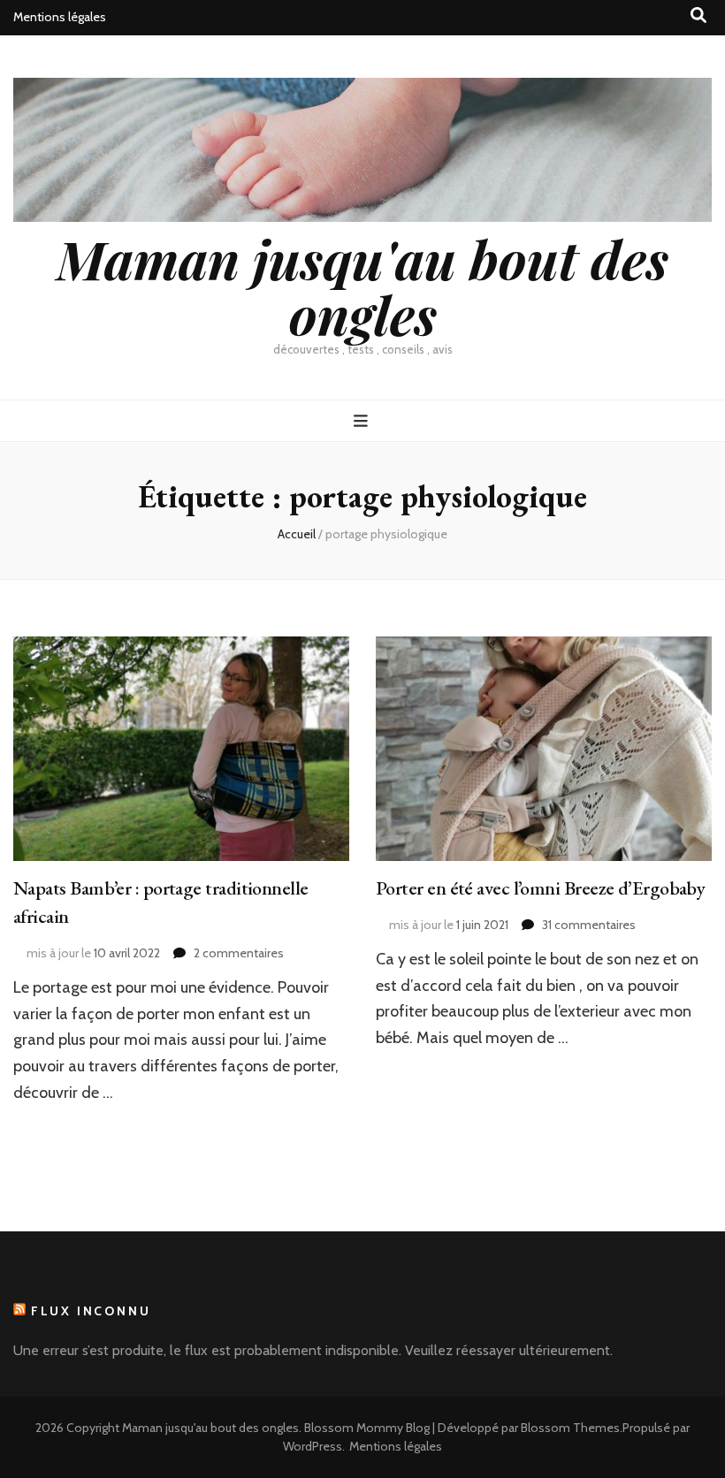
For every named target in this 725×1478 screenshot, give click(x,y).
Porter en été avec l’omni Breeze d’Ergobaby (540, 888)
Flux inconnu (91, 1311)
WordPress (312, 1446)
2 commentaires (239, 953)
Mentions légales (59, 17)
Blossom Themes (570, 1428)
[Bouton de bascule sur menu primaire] (363, 421)
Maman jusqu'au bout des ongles (362, 286)
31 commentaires (589, 925)
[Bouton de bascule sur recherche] (698, 15)
